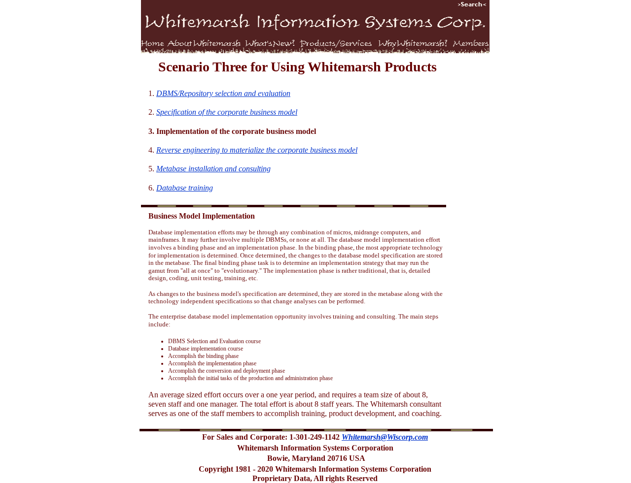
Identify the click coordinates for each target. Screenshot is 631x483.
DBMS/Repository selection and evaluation (223, 93)
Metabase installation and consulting (213, 168)
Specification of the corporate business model (226, 112)
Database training (184, 188)
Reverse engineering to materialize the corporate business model (256, 150)
